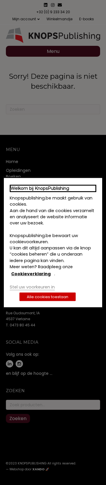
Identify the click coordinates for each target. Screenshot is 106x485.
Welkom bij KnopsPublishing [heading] (40, 188)
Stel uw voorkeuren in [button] (32, 287)
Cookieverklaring (31, 274)
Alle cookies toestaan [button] (47, 297)
